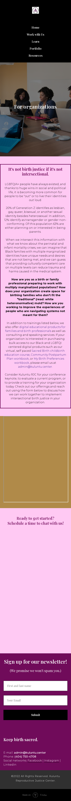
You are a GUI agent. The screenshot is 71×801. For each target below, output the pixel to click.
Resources (36, 55)
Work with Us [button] (35, 34)
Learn (35, 41)
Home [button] (35, 27)
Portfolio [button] (36, 48)
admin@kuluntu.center (35, 753)
